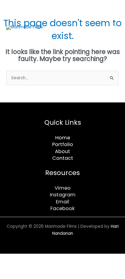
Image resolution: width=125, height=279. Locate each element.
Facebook (62, 208)
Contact (62, 158)
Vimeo (63, 187)
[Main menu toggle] (113, 27)
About (62, 151)
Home (62, 137)
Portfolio (62, 144)
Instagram (63, 194)
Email (62, 201)
